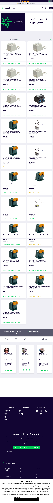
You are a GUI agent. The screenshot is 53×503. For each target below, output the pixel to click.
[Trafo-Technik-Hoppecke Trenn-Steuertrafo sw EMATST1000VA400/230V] (39, 280)
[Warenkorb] (44, 8)
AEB (36, 474)
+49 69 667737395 (8, 475)
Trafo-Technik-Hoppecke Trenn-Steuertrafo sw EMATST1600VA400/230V (39, 235)
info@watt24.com (8, 476)
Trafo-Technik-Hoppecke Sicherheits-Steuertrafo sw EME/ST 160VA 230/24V (37, 261)
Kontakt (21, 471)
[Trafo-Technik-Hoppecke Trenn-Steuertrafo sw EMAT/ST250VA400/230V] (13, 280)
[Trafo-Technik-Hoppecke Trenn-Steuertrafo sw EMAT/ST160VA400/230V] (13, 177)
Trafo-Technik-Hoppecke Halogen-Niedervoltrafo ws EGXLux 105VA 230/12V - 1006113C (38, 54)
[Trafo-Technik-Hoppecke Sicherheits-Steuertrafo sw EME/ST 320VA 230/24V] (13, 151)
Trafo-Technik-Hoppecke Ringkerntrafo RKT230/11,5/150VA (37, 132)
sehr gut (31, 1)
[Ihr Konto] (41, 8)
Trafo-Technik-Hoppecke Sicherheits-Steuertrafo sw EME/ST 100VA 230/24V (11, 209)
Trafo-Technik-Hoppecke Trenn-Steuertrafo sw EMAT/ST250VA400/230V (13, 287)
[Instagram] (46, 410)
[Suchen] (47, 8)
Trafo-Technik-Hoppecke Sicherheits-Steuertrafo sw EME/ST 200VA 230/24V (11, 313)
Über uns (21, 468)
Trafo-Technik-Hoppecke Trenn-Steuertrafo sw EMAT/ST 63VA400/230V (39, 183)
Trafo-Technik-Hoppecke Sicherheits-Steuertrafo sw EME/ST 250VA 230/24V (11, 132)
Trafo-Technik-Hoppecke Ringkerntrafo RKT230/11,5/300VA (37, 209)
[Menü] (51, 8)
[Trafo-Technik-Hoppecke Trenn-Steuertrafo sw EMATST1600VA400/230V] (39, 228)
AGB (36, 477)
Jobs (21, 474)
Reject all (37, 497)
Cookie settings (17, 497)
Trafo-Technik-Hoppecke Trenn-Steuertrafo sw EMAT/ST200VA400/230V (13, 235)
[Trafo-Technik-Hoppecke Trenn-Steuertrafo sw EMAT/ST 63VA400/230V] (39, 177)
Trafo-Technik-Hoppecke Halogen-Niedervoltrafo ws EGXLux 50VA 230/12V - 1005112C (12, 106)
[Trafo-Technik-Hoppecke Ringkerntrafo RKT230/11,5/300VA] (39, 202)
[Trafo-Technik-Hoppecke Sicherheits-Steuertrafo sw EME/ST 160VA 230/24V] (39, 254)
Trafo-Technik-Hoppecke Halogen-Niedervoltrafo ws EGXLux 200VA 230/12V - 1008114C (12, 54)
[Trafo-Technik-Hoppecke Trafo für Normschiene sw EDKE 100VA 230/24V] (39, 99)
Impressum (38, 468)
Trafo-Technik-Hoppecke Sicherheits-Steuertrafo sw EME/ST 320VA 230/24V (11, 158)
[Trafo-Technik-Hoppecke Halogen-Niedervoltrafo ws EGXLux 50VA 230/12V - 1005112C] (13, 99)
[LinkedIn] (41, 413)
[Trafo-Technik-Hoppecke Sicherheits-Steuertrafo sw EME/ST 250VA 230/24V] (13, 125)
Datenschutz (38, 471)
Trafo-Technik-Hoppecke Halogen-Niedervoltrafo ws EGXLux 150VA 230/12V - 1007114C (12, 80)
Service (2, 1)
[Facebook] (41, 410)
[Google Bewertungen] (20, 1)
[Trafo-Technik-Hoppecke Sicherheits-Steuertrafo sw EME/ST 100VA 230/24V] (13, 202)
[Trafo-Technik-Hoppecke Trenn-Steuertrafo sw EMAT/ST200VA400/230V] (13, 228)
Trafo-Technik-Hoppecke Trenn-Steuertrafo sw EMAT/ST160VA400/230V (13, 183)
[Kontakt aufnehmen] (50, 1)
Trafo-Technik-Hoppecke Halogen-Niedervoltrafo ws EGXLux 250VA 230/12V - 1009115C (38, 80)
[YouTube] (36, 410)
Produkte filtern (13, 39)
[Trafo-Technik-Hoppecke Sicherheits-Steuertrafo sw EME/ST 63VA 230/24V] (13, 254)
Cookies (21, 477)
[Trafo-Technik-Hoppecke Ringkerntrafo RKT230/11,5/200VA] (39, 151)
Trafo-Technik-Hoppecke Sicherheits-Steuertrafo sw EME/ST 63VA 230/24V (11, 261)
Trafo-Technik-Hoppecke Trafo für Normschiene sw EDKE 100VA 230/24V (37, 106)
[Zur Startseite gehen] (8, 7)
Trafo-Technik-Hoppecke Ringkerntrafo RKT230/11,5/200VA (37, 158)
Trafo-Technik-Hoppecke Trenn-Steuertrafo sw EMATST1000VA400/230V (39, 287)
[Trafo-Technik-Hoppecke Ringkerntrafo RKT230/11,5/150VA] (39, 125)
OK (26, 499)
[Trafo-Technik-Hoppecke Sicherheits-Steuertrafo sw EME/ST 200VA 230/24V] (13, 306)
